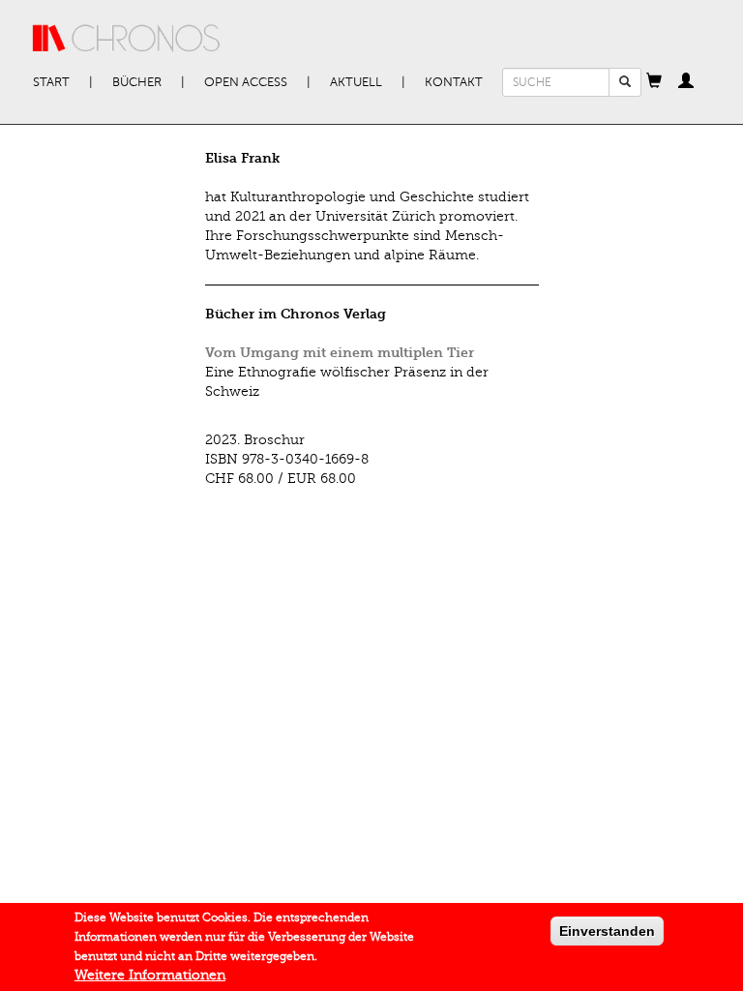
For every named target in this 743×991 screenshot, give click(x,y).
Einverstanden (607, 931)
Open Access (245, 82)
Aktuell (356, 82)
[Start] (126, 39)
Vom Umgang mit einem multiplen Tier (339, 353)
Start (51, 82)
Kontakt (454, 82)
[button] (654, 82)
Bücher (137, 82)
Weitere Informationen (149, 975)
